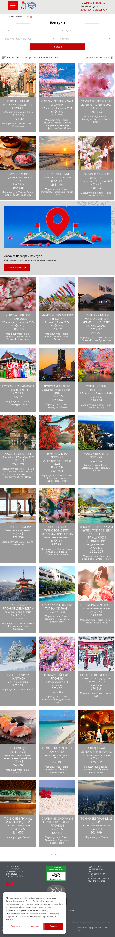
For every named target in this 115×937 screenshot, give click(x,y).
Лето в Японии (57, 174)
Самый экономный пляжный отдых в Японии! (57, 822)
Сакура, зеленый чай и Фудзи (57, 103)
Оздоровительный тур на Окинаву (57, 606)
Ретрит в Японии (18, 527)
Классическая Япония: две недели (18, 606)
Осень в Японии (18, 453)
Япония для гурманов (18, 749)
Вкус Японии (18, 174)
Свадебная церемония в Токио (96, 749)
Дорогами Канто (57, 386)
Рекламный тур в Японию (57, 676)
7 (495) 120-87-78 (94, 2)
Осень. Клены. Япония (96, 388)
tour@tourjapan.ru (92, 6)
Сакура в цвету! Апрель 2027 (18, 316)
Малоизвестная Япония (96, 455)
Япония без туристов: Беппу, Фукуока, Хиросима (57, 530)
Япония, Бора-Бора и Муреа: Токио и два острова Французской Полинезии (96, 534)
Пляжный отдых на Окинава (57, 749)
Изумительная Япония (57, 455)
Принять (53, 926)
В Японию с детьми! (96, 605)
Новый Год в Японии (96, 675)
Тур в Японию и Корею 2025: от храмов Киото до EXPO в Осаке (96, 320)
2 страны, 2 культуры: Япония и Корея (18, 388)
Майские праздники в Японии (57, 316)
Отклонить (15, 926)
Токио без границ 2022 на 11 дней (18, 820)
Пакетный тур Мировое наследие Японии (18, 105)
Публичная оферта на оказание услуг (92, 928)
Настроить (34, 926)
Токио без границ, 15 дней (96, 820)
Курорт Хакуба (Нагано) (18, 676)
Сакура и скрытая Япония (96, 175)
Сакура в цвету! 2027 (96, 101)
